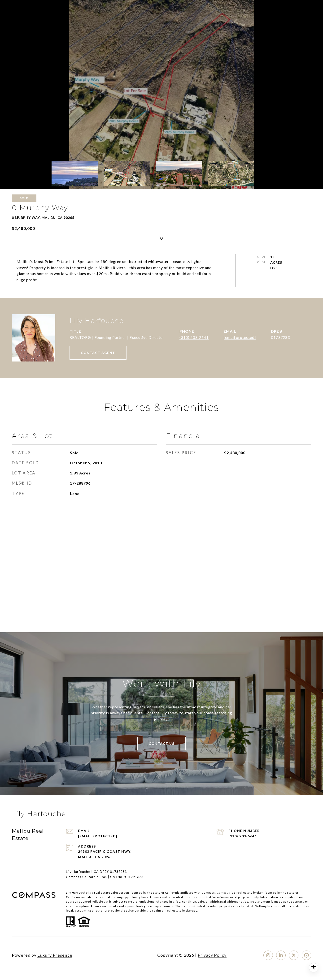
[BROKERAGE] (306, 955)
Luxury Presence (54, 955)
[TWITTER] (293, 955)
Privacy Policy (212, 955)
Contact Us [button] (161, 743)
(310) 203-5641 (242, 836)
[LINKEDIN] (281, 955)
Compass (223, 892)
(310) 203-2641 (194, 337)
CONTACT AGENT (98, 353)
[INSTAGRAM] (268, 955)
